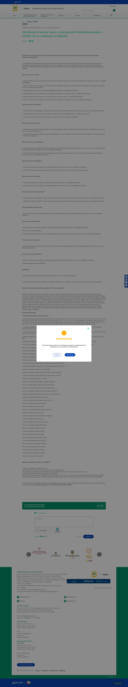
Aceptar (57, 355)
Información (70, 355)
